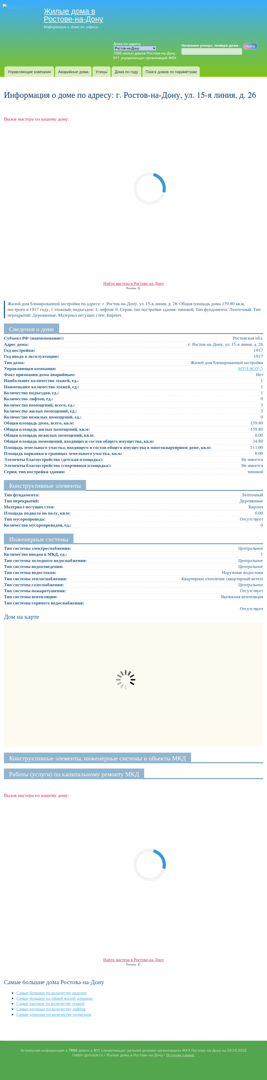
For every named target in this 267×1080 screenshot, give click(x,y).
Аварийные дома (73, 71)
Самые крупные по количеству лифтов (51, 1009)
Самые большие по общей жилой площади (54, 998)
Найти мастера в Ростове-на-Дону (133, 283)
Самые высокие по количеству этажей (50, 1003)
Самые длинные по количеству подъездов (53, 1014)
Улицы (101, 71)
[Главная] (13, 6)
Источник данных (180, 1054)
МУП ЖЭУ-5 (250, 368)
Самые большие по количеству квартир (51, 992)
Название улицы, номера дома (209, 45)
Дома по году (126, 71)
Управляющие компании (29, 71)
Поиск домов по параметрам (171, 71)
